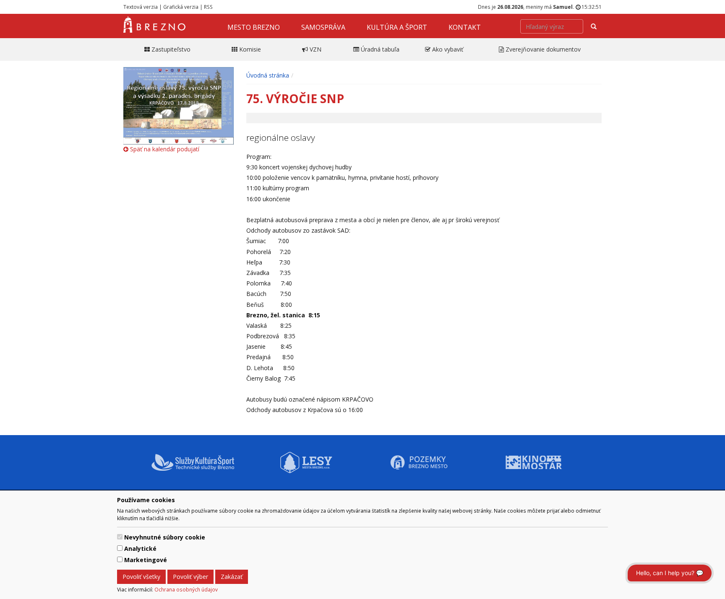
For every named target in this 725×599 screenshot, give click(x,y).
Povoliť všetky (141, 577)
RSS (208, 6)
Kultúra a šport (397, 27)
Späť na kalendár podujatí (163, 149)
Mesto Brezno (253, 27)
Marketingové (145, 560)
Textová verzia (140, 6)
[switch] (120, 536)
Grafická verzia (180, 6)
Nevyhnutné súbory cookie (164, 537)
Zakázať (232, 577)
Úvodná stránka (267, 75)
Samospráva (323, 27)
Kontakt (465, 27)
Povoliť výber (190, 577)
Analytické (140, 548)
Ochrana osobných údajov (186, 589)
